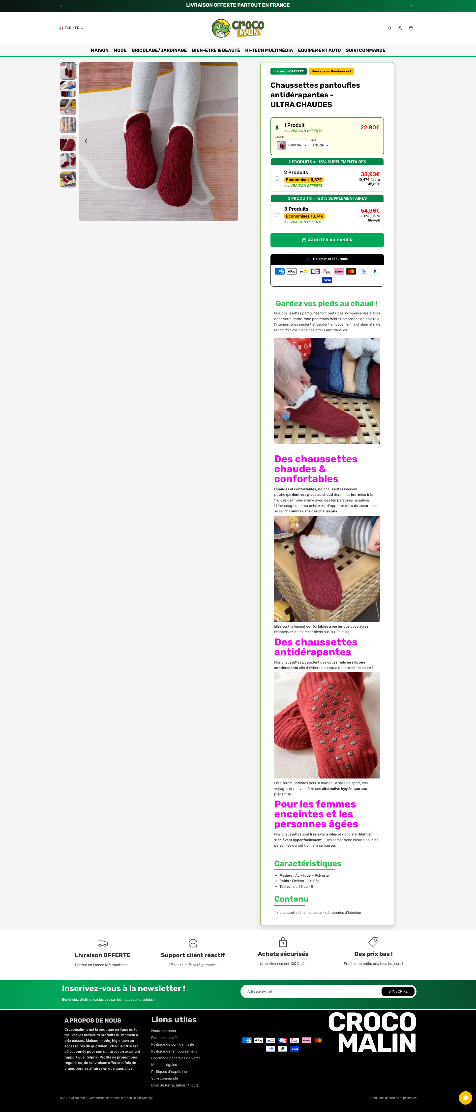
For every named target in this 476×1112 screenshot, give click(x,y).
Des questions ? (164, 1037)
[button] (327, 136)
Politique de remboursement (174, 1051)
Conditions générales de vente (176, 1058)
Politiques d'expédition (169, 1071)
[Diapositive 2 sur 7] (68, 89)
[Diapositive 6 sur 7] (68, 161)
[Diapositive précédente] (61, 5)
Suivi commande (164, 1078)
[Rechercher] (389, 28)
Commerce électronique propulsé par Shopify (121, 1098)
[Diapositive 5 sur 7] (68, 143)
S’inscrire (398, 991)
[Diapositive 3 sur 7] (68, 107)
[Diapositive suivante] (411, 5)
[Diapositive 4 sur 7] (68, 125)
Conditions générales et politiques (392, 1098)
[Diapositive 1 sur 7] (68, 71)
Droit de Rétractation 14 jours (174, 1085)
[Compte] (400, 28)
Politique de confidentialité (172, 1044)
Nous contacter (163, 1031)
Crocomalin (79, 1098)
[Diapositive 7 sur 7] (68, 179)
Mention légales (164, 1064)
